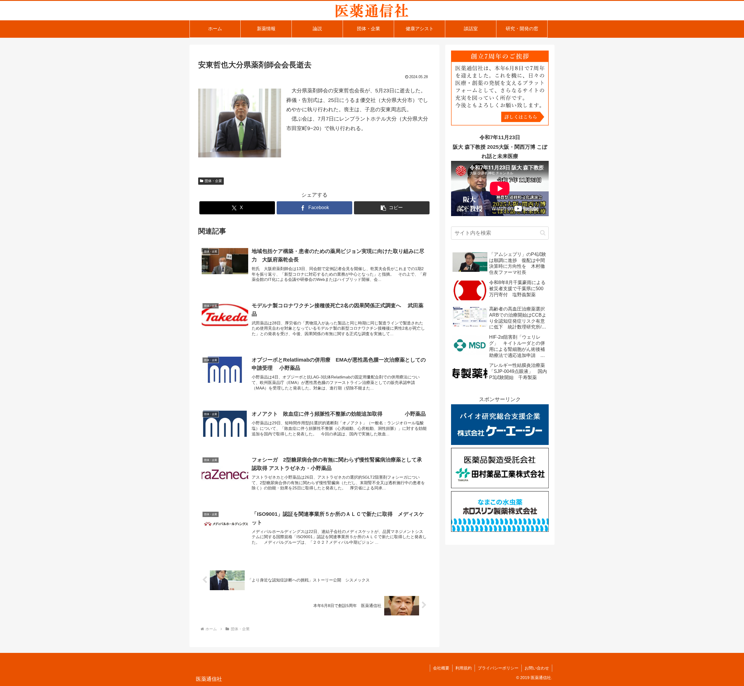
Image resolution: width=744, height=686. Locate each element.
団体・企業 (213, 181)
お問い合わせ (537, 668)
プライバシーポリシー (498, 668)
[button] (392, 207)
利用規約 (463, 668)
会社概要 (441, 668)
